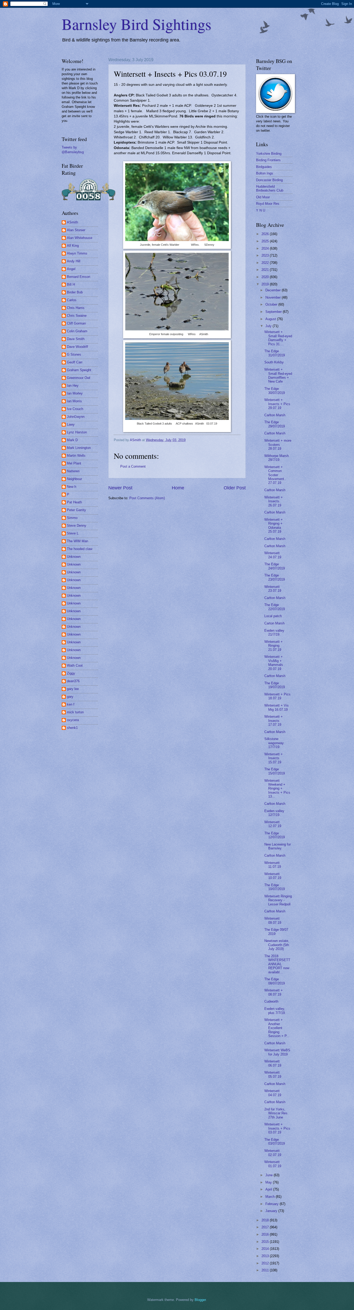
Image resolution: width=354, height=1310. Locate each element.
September (274, 312)
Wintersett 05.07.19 (272, 1074)
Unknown (74, 557)
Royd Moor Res (267, 204)
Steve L (73, 533)
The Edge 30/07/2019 (274, 391)
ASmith (72, 222)
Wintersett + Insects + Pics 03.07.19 (277, 1128)
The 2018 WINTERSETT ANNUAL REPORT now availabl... (277, 964)
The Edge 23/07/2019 (274, 577)
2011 (265, 1270)
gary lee (73, 689)
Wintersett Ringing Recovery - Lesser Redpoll (278, 900)
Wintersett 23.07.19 (272, 589)
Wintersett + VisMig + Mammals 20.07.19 (273, 663)
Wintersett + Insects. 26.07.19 (273, 501)
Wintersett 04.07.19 (272, 1093)
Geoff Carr (74, 362)
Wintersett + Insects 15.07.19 (273, 758)
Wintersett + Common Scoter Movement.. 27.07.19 (275, 475)
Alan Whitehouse (79, 238)
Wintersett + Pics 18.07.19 (277, 696)
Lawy (71, 424)
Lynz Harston (77, 432)
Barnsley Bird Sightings (136, 23)
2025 (265, 241)
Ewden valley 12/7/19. (274, 813)
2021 (265, 270)
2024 (265, 248)
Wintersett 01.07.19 (272, 1164)
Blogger (200, 1300)
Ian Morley (75, 393)
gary (70, 697)
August (271, 319)
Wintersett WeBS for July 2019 (277, 1052)
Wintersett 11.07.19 (272, 865)
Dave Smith (75, 339)
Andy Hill (73, 261)
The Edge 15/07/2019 (274, 771)
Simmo (72, 518)
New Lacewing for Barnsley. (277, 846)
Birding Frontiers (268, 160)
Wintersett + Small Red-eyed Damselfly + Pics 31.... (278, 338)
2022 (265, 263)
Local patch (273, 616)
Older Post (235, 487)
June (269, 1175)
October (271, 304)
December (273, 290)
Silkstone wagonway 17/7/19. (274, 743)
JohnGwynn (75, 417)
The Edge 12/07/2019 (274, 835)
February (272, 1204)
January (271, 1211)
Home (178, 487)
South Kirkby (274, 362)
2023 (265, 255)
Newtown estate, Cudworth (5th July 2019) (276, 945)
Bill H (71, 284)
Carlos (71, 300)
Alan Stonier (76, 230)
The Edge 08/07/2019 (274, 981)
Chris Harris (75, 308)
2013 (265, 1256)
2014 (265, 1249)
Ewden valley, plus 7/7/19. (275, 1011)
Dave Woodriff (77, 347)
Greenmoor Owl (78, 378)
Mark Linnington (79, 448)
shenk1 (72, 728)
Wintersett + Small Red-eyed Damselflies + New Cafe (278, 375)
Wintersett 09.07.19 (272, 920)
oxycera (73, 720)
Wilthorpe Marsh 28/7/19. (276, 458)
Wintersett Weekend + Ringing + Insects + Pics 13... (277, 789)
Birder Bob (75, 292)
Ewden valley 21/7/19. (274, 632)
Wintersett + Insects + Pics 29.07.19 (277, 404)
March (270, 1197)
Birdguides (264, 167)
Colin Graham (77, 331)
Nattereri (73, 471)
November (273, 297)
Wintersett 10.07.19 (272, 876)
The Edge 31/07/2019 (274, 353)
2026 (265, 234)
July (269, 326)
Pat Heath (74, 502)
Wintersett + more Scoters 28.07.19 (277, 444)
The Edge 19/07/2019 (274, 685)
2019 (265, 284)
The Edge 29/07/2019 (274, 424)
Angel (71, 269)
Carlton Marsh (274, 415)
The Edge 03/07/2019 (274, 1141)
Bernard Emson (78, 277)
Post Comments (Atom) (147, 498)
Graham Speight (79, 370)
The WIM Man (77, 541)
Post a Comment (133, 466)
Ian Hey (73, 386)
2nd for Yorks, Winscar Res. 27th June (276, 1113)
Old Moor (263, 197)
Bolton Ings (264, 173)
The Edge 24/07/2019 (274, 566)
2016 (265, 1234)
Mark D (72, 440)
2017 (265, 1227)
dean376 (73, 681)
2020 (265, 277)
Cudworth (271, 1001)
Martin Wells (76, 455)
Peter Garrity (76, 510)
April (269, 1189)
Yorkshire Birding (268, 154)
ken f (70, 704)
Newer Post (120, 487)
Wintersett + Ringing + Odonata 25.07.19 (273, 525)
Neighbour (74, 479)
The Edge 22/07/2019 (274, 607)
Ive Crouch (75, 409)
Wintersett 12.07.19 (272, 824)
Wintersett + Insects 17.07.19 (273, 721)
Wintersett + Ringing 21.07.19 (273, 646)
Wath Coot (75, 665)
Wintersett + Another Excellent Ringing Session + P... (276, 1028)
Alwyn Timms (77, 253)
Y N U (260, 210)
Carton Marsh (274, 623)
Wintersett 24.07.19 (272, 555)
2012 (265, 1263)
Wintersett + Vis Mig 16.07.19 (276, 707)
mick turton (75, 712)
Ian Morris (74, 401)
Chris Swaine (77, 316)
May (269, 1182)
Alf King (73, 246)
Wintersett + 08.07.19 (273, 992)
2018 (265, 1220)
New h (71, 487)
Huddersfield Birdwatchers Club (269, 188)
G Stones (74, 354)
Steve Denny (76, 525)
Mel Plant (74, 463)
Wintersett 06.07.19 (272, 1063)
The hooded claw (79, 549)
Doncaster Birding (269, 180)
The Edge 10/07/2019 (274, 887)
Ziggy (71, 673)
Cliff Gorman (76, 323)
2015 (265, 1242)
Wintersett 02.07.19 (272, 1153)
